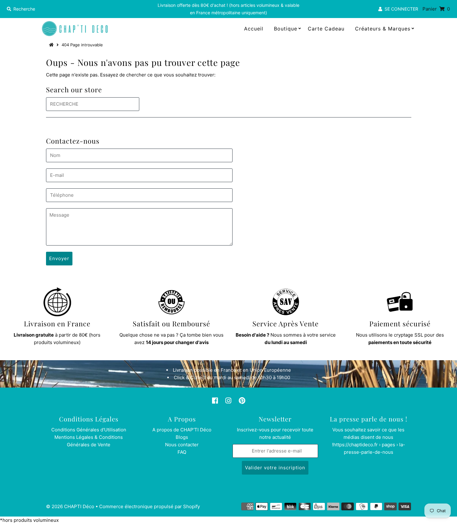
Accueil (253, 28)
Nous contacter (182, 445)
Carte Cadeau (326, 28)
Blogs (182, 437)
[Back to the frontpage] (52, 44)
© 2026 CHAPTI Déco (70, 506)
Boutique (285, 28)
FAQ (182, 452)
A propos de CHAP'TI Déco (181, 430)
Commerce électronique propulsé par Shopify (149, 506)
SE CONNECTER (400, 8)
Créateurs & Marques (382, 28)
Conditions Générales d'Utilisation (88, 430)
